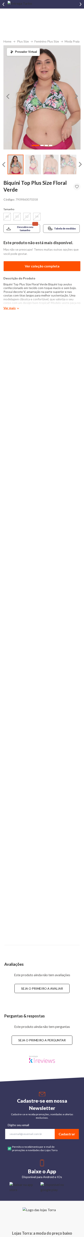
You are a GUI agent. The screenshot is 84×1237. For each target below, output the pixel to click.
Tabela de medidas (65, 228)
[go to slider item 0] (15, 165)
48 (7, 216)
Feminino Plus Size (46, 41)
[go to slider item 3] (68, 165)
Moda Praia (72, 41)
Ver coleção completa (42, 266)
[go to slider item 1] (33, 165)
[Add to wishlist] (77, 186)
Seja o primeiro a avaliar (42, 988)
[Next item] (80, 4)
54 (37, 216)
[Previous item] (3, 4)
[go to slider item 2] (51, 165)
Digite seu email (18, 1125)
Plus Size (23, 41)
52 (27, 216)
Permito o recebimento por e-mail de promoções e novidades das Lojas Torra (35, 1148)
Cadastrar (67, 1134)
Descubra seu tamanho (25, 228)
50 (17, 216)
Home (7, 41)
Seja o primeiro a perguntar (42, 1040)
